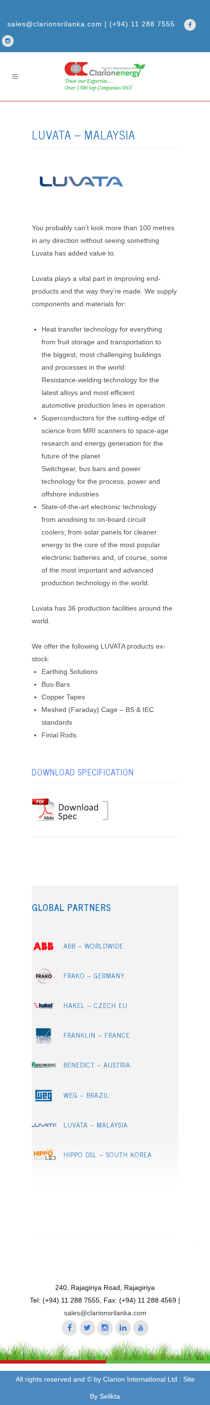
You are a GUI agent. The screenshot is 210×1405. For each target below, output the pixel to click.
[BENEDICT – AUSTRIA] (44, 1070)
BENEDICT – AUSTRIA (96, 1064)
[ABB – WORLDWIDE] (44, 951)
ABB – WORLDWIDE (93, 945)
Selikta (110, 1396)
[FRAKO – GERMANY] (44, 981)
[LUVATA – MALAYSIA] (44, 1130)
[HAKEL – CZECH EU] (44, 1010)
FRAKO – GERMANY (94, 975)
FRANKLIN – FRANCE (96, 1034)
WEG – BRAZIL (86, 1094)
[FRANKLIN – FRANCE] (44, 1041)
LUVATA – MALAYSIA (95, 1124)
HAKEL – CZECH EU (95, 1004)
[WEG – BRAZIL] (44, 1100)
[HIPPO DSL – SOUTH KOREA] (44, 1160)
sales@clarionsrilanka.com (106, 1313)
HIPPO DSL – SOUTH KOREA (107, 1154)
